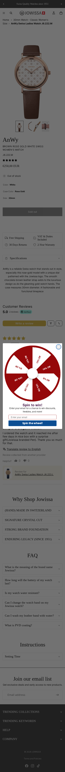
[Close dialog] (58, 346)
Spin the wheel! (32, 423)
